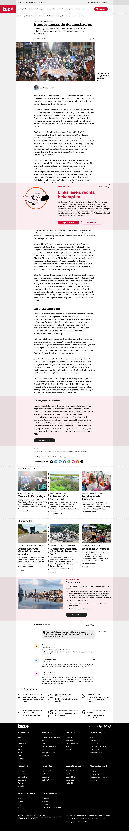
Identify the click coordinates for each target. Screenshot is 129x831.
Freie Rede (21, 783)
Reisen (20, 799)
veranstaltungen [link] (28, 2)
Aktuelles (69, 738)
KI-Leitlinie (106, 816)
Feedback (45, 798)
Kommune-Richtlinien (94, 816)
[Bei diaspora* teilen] (73, 461)
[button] (110, 9)
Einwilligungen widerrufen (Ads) (77, 822)
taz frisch (45, 774)
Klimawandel (42, 16)
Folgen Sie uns (93, 726)
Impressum (87, 819)
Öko (27, 16)
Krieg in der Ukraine (49, 747)
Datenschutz (78, 819)
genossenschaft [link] (96, 2)
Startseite (21, 16)
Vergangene (70, 780)
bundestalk (22, 771)
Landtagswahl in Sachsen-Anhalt (51, 739)
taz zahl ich (94, 744)
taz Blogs (93, 771)
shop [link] (35, 2)
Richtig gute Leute (48, 753)
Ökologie (33, 16)
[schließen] (109, 186)
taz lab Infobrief (47, 780)
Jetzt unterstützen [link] (44, 440)
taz (23, 726)
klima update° (22, 777)
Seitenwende (100, 819)
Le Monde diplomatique (98, 777)
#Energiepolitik (67, 451)
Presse (68, 750)
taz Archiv (93, 780)
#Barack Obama (39, 451)
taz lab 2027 (70, 783)
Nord (19, 756)
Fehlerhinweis (57, 457)
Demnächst (70, 771)
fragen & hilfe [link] (42, 2)
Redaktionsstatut (80, 816)
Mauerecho (22, 780)
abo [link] (89, 2)
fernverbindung (23, 774)
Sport (20, 750)
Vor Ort (68, 774)
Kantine (20, 802)
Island (44, 750)
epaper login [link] (106, 2)
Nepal (44, 744)
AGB (93, 819)
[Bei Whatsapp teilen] (68, 461)
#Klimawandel (49, 451)
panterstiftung (95, 750)
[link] (28, 9)
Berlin (20, 753)
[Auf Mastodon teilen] (55, 461)
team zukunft (46, 771)
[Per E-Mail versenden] (51, 461)
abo (91, 738)
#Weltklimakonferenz (80, 451)
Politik (20, 738)
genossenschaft (95, 741)
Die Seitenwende (72, 744)
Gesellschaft (22, 744)
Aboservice (46, 801)
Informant (69, 819)
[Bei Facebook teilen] (64, 461)
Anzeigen (21, 808)
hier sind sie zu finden (55, 636)
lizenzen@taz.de (31, 818)
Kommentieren (47, 457)
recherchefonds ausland (98, 747)
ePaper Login (46, 804)
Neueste (87, 625)
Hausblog (69, 741)
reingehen (21, 786)
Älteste (93, 625)
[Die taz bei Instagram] (109, 727)
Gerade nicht (103, 186)
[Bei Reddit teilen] (77, 461)
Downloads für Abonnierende (52, 807)
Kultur (20, 747)
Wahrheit (21, 759)
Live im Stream (71, 777)
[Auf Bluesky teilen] (60, 461)
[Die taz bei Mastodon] (100, 727)
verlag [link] (19, 2)
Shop (19, 805)
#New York (58, 451)
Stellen (68, 747)
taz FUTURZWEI (95, 774)
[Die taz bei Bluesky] (105, 727)
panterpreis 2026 (96, 753)
